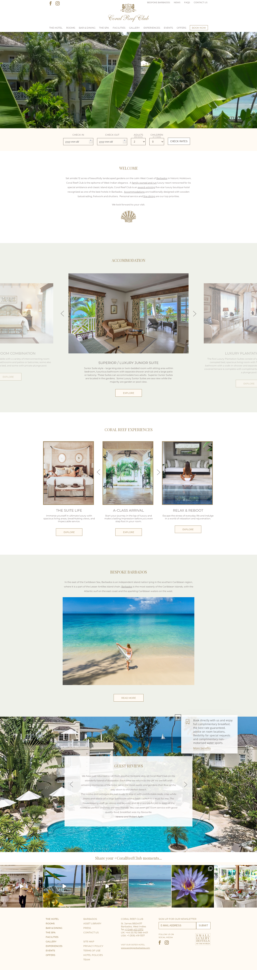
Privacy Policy (93, 946)
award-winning (146, 187)
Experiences (152, 27)
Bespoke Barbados (158, 2)
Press (87, 928)
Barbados (161, 178)
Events (168, 27)
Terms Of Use (91, 950)
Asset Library (92, 923)
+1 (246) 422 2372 (134, 929)
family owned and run (144, 182)
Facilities (119, 27)
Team (86, 959)
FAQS (187, 2)
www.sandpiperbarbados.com (135, 948)
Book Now (199, 27)
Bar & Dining (87, 27)
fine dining (149, 196)
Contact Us (201, 2)
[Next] (185, 784)
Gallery (134, 27)
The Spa (104, 27)
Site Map (88, 941)
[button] (2, 889)
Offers (181, 27)
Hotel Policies (93, 955)
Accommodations (134, 191)
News (177, 2)
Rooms (70, 27)
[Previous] (71, 784)
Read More (128, 698)
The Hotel (55, 27)
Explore (128, 393)
